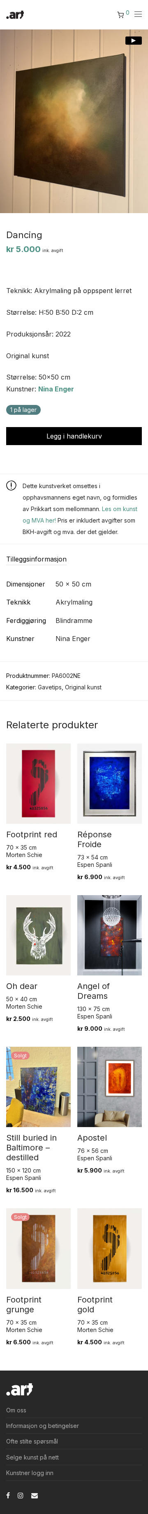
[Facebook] (8, 1494)
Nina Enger (56, 389)
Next (140, 121)
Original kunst (83, 687)
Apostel (92, 1138)
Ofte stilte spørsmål (32, 1441)
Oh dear (21, 986)
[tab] (74, 560)
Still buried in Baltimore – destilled (31, 1147)
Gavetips (50, 687)
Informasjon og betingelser (42, 1425)
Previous (8, 121)
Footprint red (31, 834)
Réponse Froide (94, 839)
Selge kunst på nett (32, 1457)
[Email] (34, 1494)
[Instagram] (20, 1494)
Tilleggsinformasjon (36, 559)
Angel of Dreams (93, 991)
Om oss (16, 1410)
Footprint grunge (24, 1304)
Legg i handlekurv (74, 436)
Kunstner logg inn (29, 1472)
